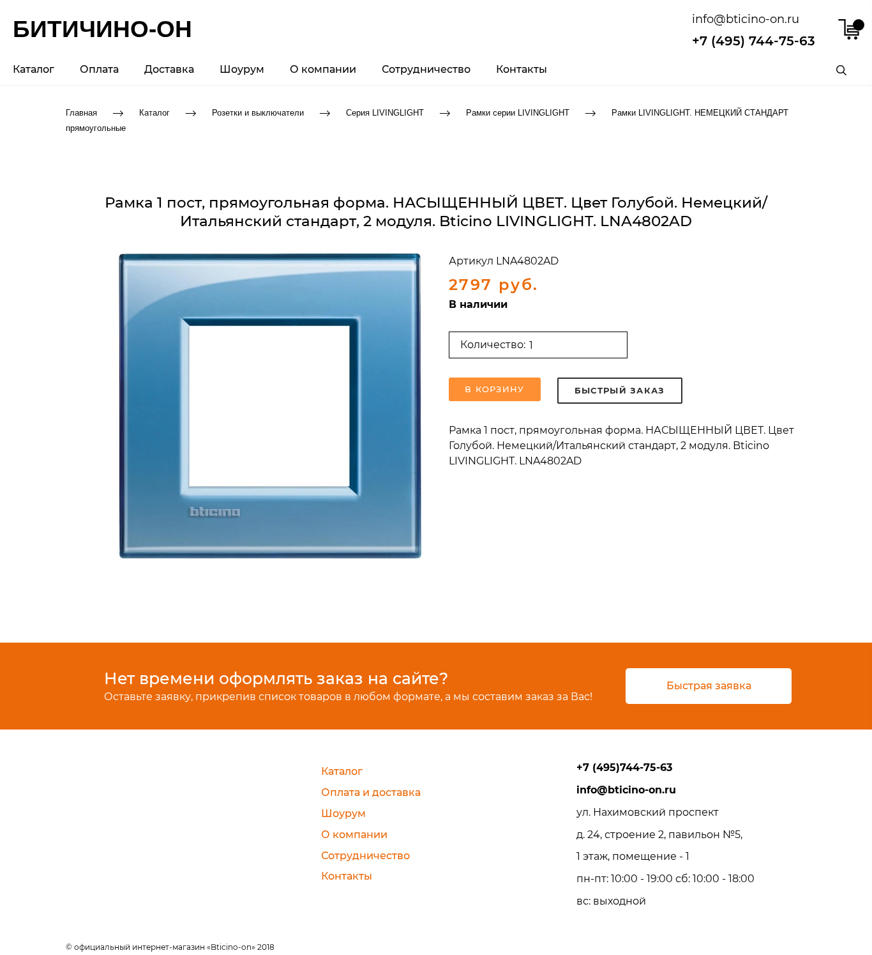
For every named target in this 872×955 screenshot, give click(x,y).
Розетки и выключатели (258, 112)
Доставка (169, 69)
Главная (81, 112)
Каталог (33, 69)
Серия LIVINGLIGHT (385, 112)
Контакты (521, 69)
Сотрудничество (426, 69)
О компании (323, 69)
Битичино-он (102, 29)
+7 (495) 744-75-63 (753, 41)
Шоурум (242, 69)
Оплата (99, 69)
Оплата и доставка (371, 792)
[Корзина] (848, 29)
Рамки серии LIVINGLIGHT (517, 112)
